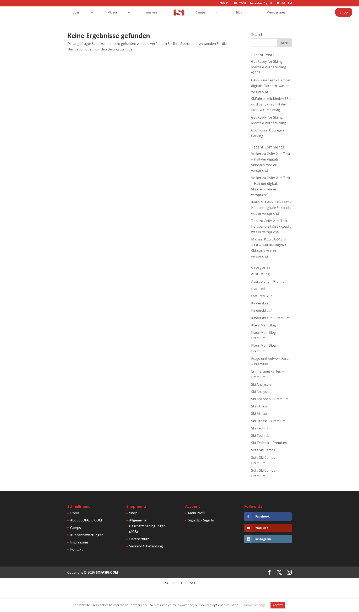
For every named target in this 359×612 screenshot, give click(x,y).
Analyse (151, 12)
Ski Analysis (260, 391)
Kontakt (76, 549)
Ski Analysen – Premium (269, 399)
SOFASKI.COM (107, 572)
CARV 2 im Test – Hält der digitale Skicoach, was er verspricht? (271, 86)
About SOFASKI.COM (86, 520)
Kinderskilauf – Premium (270, 318)
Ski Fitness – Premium (268, 421)
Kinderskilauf (261, 303)
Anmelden (256, 3)
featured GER (261, 296)
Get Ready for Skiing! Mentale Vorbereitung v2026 (268, 67)
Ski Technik (260, 428)
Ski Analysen (261, 384)
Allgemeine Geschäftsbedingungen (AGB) (147, 526)
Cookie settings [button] (254, 605)
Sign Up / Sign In (201, 520)
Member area (276, 12)
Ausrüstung (260, 274)
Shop (344, 12)
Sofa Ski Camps (263, 450)
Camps (200, 12)
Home (75, 513)
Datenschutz (139, 539)
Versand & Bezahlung (146, 546)
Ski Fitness (259, 406)
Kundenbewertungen (86, 535)
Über (76, 12)
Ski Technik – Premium (269, 442)
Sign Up (268, 3)
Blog (239, 12)
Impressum (79, 542)
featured (258, 288)
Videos (113, 12)
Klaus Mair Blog (263, 325)
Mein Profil (196, 513)
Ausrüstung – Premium (269, 281)
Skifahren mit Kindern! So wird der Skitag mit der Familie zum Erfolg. (271, 104)
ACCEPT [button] (278, 605)
